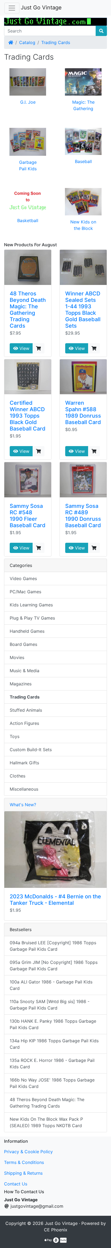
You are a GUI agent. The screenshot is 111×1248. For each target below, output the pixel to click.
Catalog (27, 42)
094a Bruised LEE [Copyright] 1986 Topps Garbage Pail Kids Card (53, 946)
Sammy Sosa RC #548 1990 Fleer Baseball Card (28, 516)
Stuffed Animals (26, 710)
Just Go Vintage (41, 7)
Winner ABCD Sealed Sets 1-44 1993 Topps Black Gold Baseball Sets (82, 309)
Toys (14, 736)
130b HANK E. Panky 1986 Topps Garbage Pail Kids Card (53, 1024)
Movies (17, 657)
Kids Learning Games (31, 604)
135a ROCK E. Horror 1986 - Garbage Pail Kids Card (52, 1063)
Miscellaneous (24, 789)
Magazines (21, 683)
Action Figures (24, 723)
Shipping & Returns (23, 1173)
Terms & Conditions (24, 1162)
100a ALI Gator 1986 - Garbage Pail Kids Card (51, 985)
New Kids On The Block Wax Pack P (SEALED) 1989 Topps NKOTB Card (46, 1122)
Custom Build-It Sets (31, 749)
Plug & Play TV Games (32, 618)
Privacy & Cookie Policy (28, 1151)
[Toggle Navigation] (11, 8)
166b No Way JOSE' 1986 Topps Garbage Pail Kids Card (52, 1083)
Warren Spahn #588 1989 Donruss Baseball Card (83, 412)
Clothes (17, 776)
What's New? (23, 804)
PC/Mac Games (25, 591)
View (23, 348)
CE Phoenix (55, 1229)
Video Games (23, 578)
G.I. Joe (28, 102)
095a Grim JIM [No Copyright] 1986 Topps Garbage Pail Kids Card (54, 965)
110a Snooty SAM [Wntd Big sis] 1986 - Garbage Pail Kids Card (49, 1005)
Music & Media (24, 670)
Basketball (27, 220)
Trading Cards (55, 42)
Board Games (23, 644)
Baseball (83, 161)
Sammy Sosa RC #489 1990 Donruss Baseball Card (83, 516)
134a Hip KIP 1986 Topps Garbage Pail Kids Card (54, 1044)
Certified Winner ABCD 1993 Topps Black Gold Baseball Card (28, 416)
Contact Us (15, 1183)
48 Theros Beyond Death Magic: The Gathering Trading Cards (28, 309)
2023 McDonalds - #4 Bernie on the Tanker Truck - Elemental (55, 899)
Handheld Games (27, 631)
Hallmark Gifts (24, 762)
